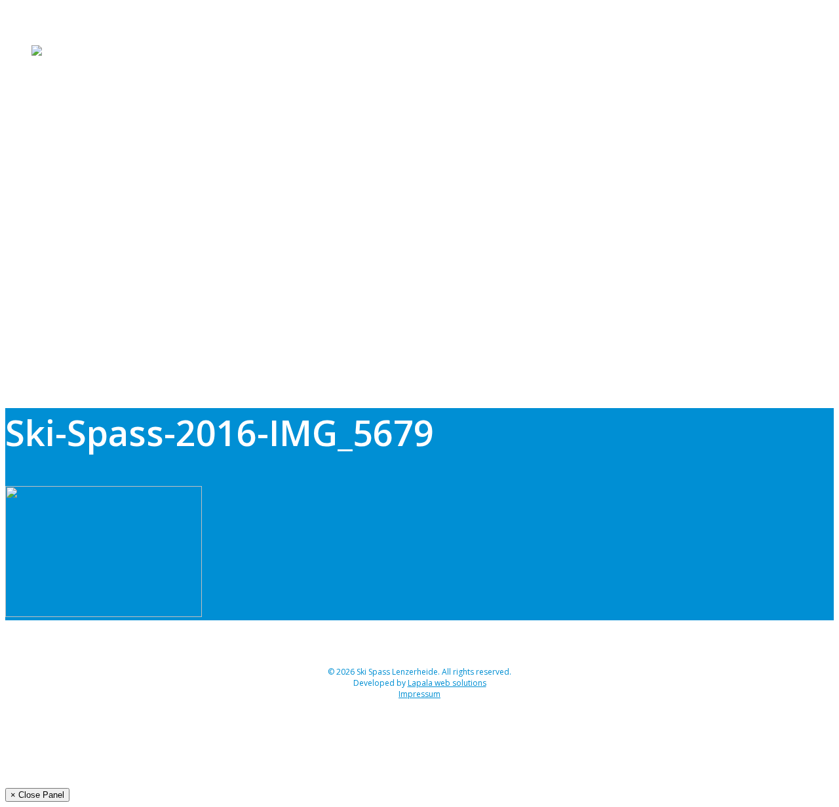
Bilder (45, 99)
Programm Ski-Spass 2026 (96, 36)
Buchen (50, 67)
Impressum (419, 694)
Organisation (63, 83)
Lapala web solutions (447, 682)
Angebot (52, 20)
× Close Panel (37, 795)
